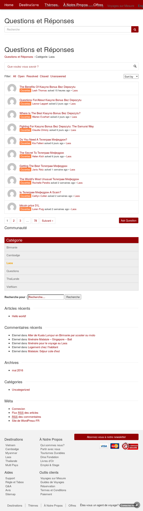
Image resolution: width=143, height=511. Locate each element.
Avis (8, 490)
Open (21, 76)
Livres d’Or (52, 6)
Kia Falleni (38, 143)
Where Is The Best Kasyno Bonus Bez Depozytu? (50, 113)
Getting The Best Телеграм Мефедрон (43, 166)
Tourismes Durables (52, 453)
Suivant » (47, 220)
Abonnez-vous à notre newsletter (106, 437)
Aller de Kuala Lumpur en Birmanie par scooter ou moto (61, 335)
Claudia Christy (40, 130)
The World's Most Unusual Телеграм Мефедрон (49, 179)
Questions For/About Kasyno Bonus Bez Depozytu (50, 100)
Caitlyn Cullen (39, 196)
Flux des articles (25, 412)
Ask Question (128, 220)
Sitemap (10, 494)
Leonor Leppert (40, 103)
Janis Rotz (38, 169)
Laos (75, 90)
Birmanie (12, 247)
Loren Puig (38, 209)
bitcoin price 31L (29, 205)
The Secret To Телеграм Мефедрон (42, 152)
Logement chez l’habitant (43, 347)
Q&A (8, 486)
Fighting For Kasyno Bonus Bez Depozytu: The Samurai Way (57, 126)
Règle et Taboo (14, 482)
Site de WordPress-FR (25, 420)
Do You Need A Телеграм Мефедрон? (43, 139)
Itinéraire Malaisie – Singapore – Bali (50, 339)
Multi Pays (11, 465)
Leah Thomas (39, 90)
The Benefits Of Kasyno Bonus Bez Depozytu (47, 87)
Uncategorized (21, 389)
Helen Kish (38, 156)
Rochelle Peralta (41, 182)
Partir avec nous (50, 449)
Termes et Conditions (53, 490)
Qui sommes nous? (52, 445)
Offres (72, 505)
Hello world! (19, 316)
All (14, 76)
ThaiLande (13, 279)
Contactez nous (129, 505)
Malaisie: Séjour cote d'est (44, 351)
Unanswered (58, 76)
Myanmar (11, 453)
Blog (100, 6)
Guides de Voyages (52, 482)
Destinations (14, 505)
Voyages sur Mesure (120, 6)
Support (10, 478)
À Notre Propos (53, 505)
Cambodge (13, 255)
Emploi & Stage (49, 465)
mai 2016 (17, 370)
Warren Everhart (41, 116)
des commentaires (26, 417)
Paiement (46, 494)
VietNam (12, 287)
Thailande (11, 461)
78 (35, 220)
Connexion (18, 409)
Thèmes (33, 505)
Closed (44, 76)
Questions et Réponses (18, 56)
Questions (13, 271)
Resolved (32, 76)
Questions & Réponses (78, 6)
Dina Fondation (49, 457)
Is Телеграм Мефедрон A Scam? (40, 192)
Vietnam (10, 445)
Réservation (47, 486)
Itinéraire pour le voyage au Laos (47, 343)
